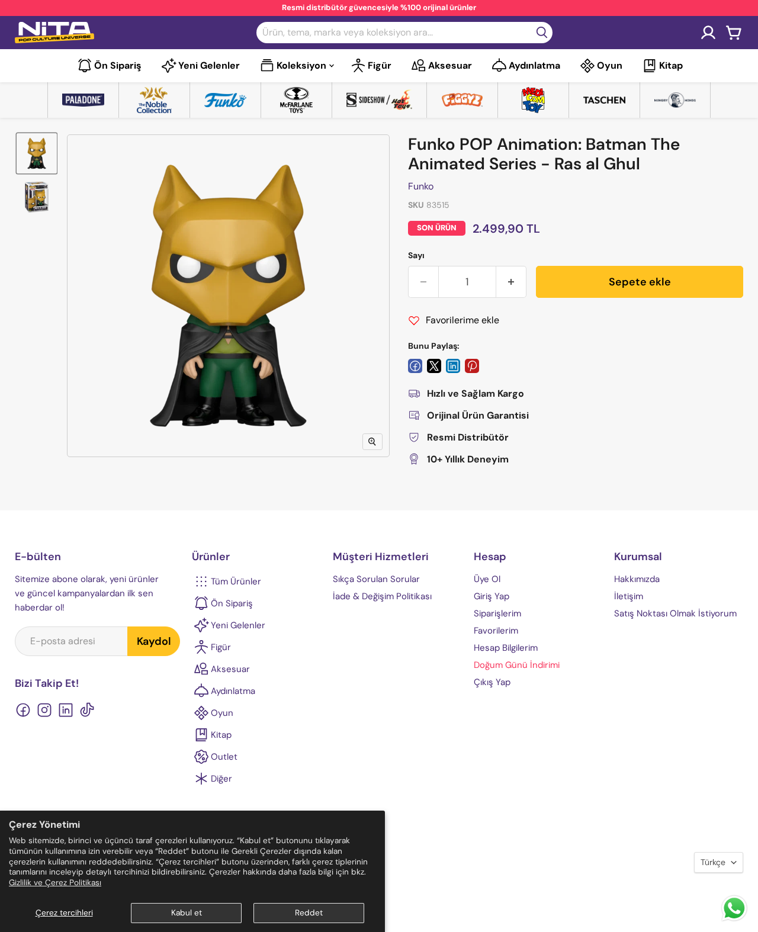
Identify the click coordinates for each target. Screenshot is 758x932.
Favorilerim (496, 631)
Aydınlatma (534, 65)
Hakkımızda (637, 579)
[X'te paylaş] (434, 366)
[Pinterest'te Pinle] (472, 366)
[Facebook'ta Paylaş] (415, 366)
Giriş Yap (491, 596)
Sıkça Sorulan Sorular (376, 579)
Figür (379, 65)
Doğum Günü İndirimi (517, 665)
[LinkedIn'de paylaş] (453, 366)
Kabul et (186, 913)
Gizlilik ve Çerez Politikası (55, 883)
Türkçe (713, 862)
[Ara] (542, 32)
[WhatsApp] (734, 920)
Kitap (671, 65)
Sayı (416, 255)
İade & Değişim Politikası (382, 596)
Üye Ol (487, 579)
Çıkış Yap (492, 682)
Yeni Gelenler (209, 65)
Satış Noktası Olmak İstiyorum (675, 613)
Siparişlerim (497, 613)
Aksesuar (450, 65)
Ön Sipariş (118, 65)
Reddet (309, 913)
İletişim (628, 596)
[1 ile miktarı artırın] (511, 282)
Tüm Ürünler (236, 581)
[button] (37, 153)
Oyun (609, 65)
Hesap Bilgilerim (506, 648)
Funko (420, 186)
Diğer (221, 779)
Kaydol (154, 641)
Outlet (224, 757)
